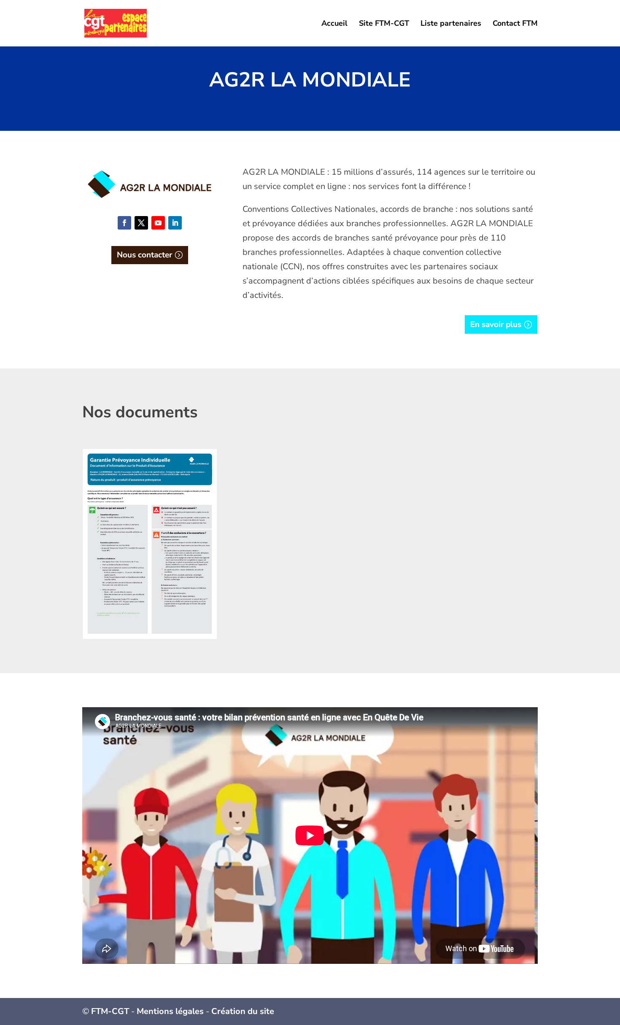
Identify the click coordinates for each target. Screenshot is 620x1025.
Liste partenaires (451, 24)
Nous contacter (144, 254)
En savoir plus (495, 324)
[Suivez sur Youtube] (158, 223)
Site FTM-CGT (384, 24)
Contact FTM (515, 24)
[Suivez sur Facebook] (124, 223)
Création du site (242, 1011)
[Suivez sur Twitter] (141, 223)
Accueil (334, 24)
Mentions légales (170, 1011)
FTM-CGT (110, 1011)
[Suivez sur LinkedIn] (175, 223)
